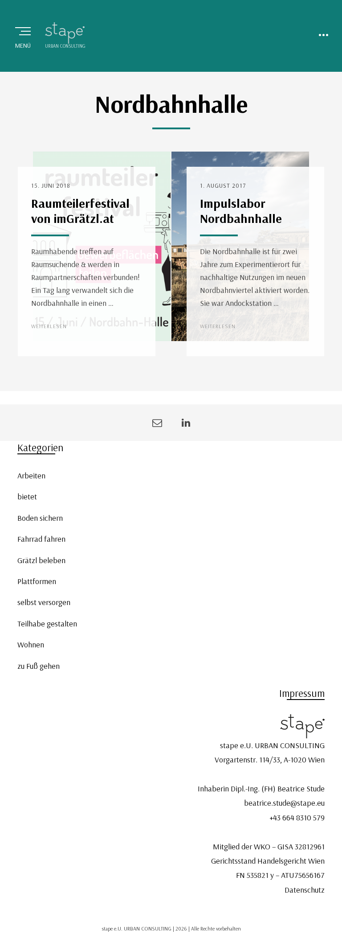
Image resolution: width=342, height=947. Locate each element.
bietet (27, 496)
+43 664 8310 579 (297, 817)
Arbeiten (31, 475)
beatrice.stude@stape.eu (284, 803)
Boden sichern (40, 518)
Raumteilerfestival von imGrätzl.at (80, 210)
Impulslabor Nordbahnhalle (241, 210)
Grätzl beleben (41, 560)
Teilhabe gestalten (47, 623)
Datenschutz (305, 890)
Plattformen (36, 581)
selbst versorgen (43, 602)
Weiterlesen (49, 326)
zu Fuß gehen (38, 666)
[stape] (65, 33)
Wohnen (30, 644)
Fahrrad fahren (41, 539)
